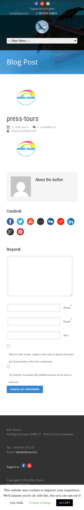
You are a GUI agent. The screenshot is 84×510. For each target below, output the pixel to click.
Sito (65, 335)
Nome (67, 307)
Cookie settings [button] (40, 502)
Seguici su (14, 466)
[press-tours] (42, 97)
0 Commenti (47, 127)
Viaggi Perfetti (24, 131)
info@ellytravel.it (19, 13)
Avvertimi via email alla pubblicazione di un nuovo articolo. (40, 378)
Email (67, 321)
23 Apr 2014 (19, 127)
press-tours (23, 119)
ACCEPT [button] (64, 502)
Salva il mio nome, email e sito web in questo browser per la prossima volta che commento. (41, 358)
